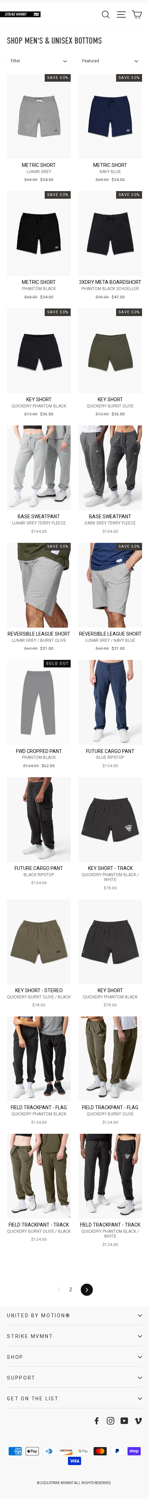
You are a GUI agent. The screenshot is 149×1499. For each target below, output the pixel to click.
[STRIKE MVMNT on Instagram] (110, 1421)
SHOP (15, 1357)
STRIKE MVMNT (30, 1336)
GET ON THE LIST (33, 1398)
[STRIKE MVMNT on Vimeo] (138, 1421)
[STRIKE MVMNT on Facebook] (96, 1421)
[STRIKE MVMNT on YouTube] (124, 1421)
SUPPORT (21, 1378)
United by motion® (39, 1315)
